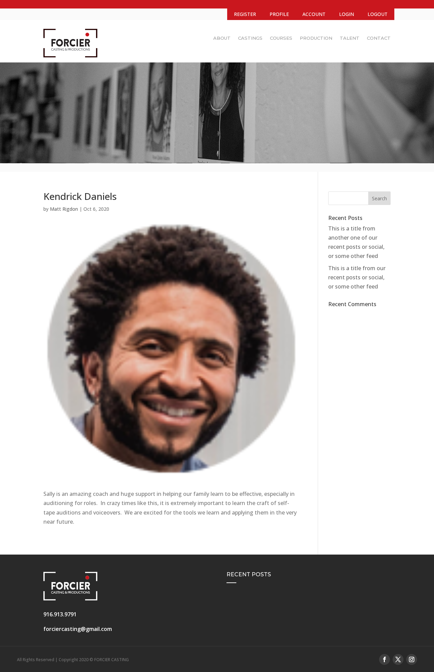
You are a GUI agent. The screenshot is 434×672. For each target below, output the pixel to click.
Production (316, 38)
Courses (281, 38)
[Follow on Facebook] (384, 659)
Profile (279, 14)
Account (314, 14)
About (222, 38)
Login (346, 14)
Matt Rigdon (64, 209)
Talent (349, 38)
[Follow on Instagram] (411, 659)
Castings (250, 38)
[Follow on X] (398, 659)
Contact (379, 38)
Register (245, 14)
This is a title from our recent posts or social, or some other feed (357, 277)
